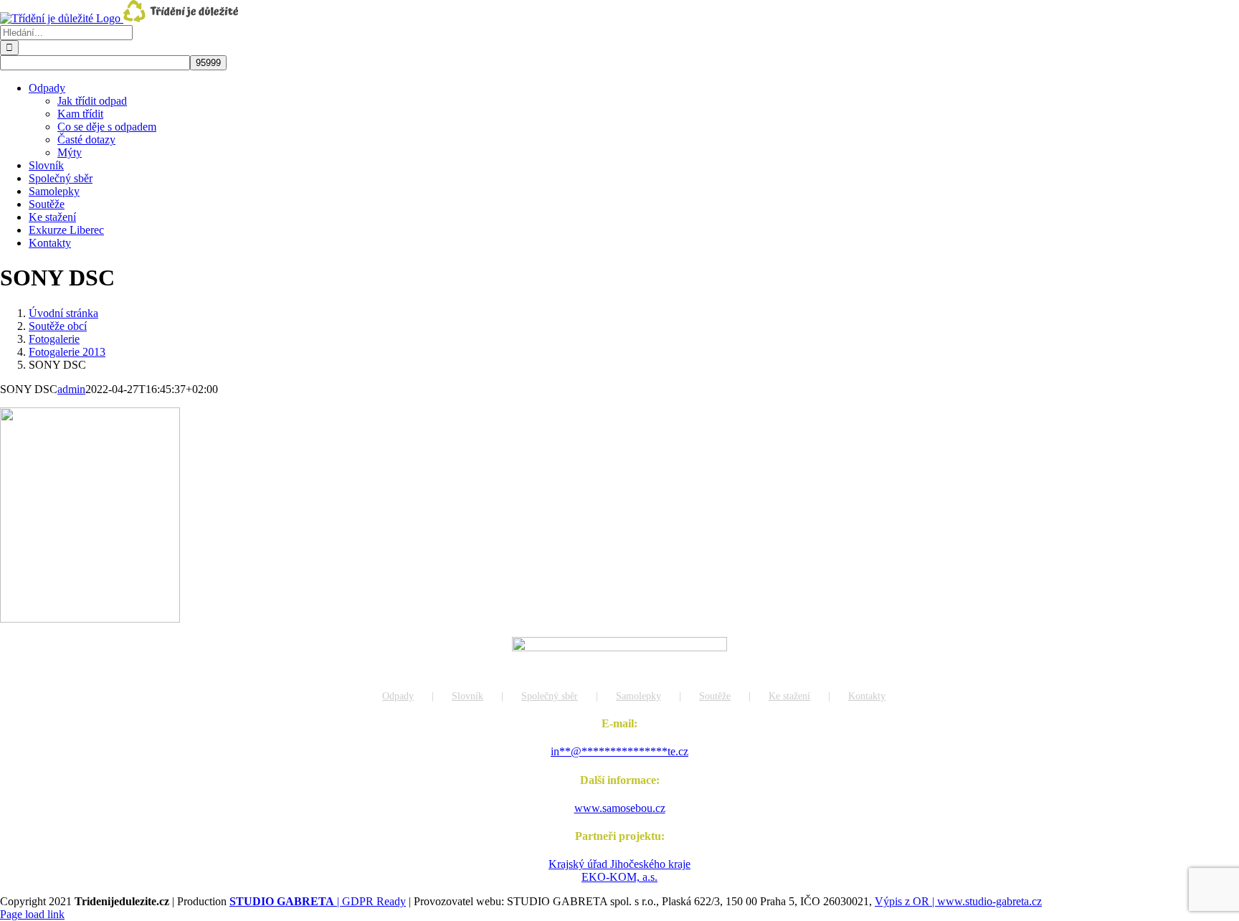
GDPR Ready (374, 901)
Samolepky (638, 696)
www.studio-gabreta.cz (989, 901)
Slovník (467, 696)
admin (71, 389)
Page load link (32, 914)
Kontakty (867, 696)
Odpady (398, 696)
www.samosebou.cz (619, 808)
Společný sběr (549, 696)
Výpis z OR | (906, 901)
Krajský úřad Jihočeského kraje (619, 864)
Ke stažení (789, 696)
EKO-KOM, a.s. (619, 877)
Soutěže (715, 696)
